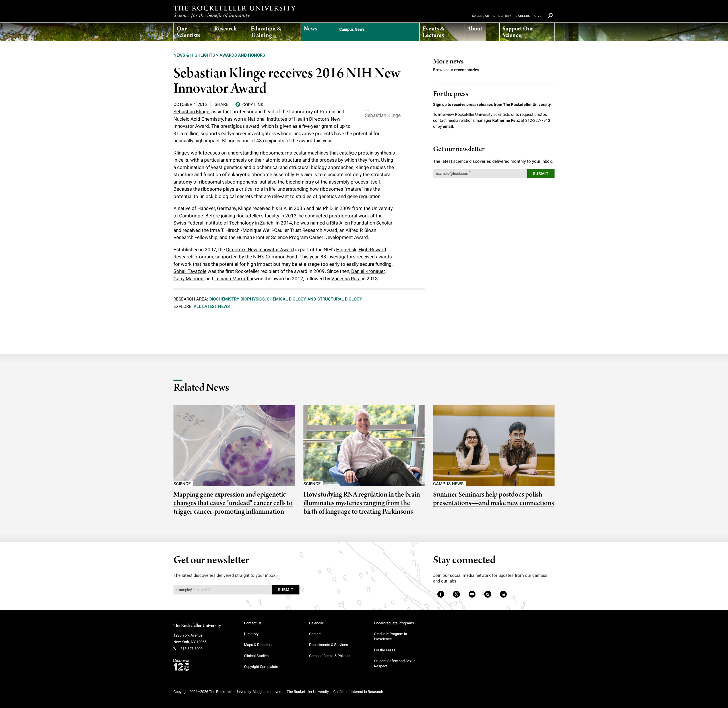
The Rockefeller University (197, 626)
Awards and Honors (242, 55)
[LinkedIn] (503, 594)
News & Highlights (194, 55)
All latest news (212, 306)
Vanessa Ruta (346, 278)
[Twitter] (456, 594)
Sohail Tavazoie (189, 271)
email (448, 126)
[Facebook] (440, 594)
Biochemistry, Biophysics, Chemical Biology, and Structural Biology (285, 299)
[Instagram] (487, 594)
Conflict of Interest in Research (358, 692)
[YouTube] (472, 594)
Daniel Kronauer (368, 271)
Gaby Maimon (188, 278)
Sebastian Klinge (191, 111)
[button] (249, 104)
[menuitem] (192, 30)
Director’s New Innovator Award (260, 249)
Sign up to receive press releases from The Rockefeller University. (492, 104)
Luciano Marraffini (233, 278)
